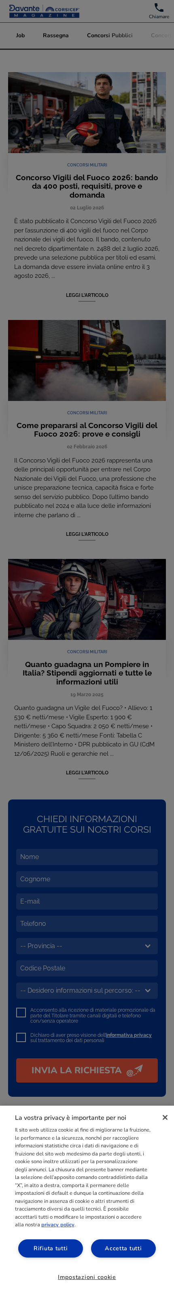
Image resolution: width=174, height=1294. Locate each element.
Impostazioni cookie (87, 1277)
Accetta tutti (123, 1248)
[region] (87, 1200)
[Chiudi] (165, 1117)
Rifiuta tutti (51, 1248)
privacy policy (57, 1224)
